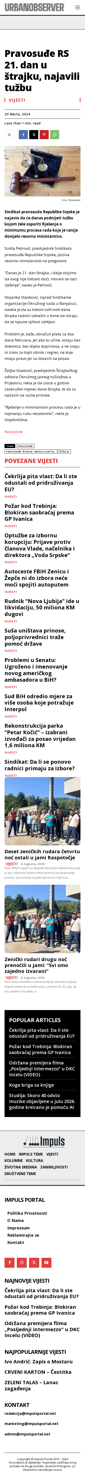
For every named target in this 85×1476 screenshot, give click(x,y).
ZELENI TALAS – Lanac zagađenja (31, 1385)
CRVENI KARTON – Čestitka (38, 1371)
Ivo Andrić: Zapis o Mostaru (39, 1361)
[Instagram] (22, 1263)
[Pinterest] (44, 134)
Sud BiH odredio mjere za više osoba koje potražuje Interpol (39, 702)
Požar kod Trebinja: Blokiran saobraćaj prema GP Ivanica (39, 512)
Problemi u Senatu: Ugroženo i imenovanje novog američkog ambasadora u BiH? (36, 669)
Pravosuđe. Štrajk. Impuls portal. (31, 451)
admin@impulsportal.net (27, 1434)
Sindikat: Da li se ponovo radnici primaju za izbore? (40, 765)
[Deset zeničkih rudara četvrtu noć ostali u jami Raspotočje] (42, 811)
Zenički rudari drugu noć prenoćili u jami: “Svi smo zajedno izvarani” (36, 965)
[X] (33, 134)
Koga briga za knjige (31, 1085)
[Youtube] (46, 1263)
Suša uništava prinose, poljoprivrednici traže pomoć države (35, 637)
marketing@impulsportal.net (31, 1423)
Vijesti (17, 100)
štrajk (64, 451)
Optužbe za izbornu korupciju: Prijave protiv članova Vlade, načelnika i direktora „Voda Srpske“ (40, 544)
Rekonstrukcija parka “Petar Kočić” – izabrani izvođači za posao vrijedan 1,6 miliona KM (40, 735)
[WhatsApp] (54, 134)
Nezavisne (14, 431)
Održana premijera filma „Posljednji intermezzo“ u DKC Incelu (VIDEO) (42, 1069)
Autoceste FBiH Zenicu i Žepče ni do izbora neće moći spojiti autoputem (37, 577)
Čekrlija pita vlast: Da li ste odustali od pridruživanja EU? (41, 482)
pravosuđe (25, 446)
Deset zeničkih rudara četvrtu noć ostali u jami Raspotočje (42, 854)
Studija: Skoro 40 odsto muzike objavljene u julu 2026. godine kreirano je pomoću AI (42, 1101)
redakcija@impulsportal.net (30, 1413)
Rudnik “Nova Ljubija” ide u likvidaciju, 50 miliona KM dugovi (42, 607)
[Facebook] (23, 134)
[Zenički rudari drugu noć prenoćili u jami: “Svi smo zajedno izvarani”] (42, 919)
